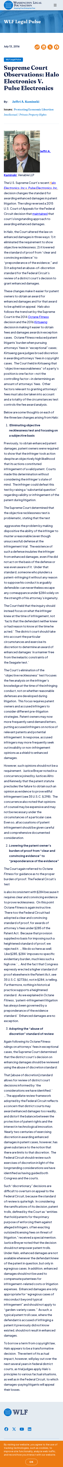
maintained (40, 213)
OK (31, 1461)
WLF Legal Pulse (13, 59)
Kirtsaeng (40, 322)
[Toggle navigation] (55, 5)
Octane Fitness (38, 317)
